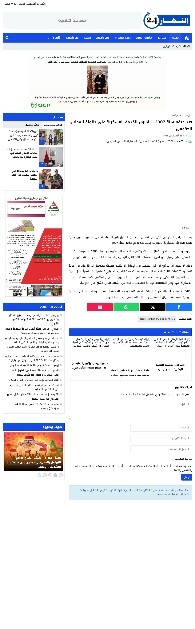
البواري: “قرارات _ (161, 46)
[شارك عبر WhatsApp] (126, 307)
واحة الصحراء (123, 37)
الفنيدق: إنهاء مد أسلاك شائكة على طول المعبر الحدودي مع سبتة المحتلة (33, 396)
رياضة (87, 37)
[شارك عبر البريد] (100, 307)
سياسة (161, 37)
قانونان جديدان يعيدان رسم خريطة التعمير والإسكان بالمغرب (36, 406)
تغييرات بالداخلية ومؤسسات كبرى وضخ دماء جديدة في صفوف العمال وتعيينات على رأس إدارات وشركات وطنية (23, 137)
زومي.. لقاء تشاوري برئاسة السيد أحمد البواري (34, 365)
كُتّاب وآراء (54, 37)
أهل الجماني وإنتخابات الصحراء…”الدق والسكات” (33, 379)
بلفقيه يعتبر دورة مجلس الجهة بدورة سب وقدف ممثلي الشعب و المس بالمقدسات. (130, 375)
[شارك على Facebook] (179, 307)
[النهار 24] (166, 20)
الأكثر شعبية (32, 125)
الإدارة (188, 135)
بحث (7, 38)
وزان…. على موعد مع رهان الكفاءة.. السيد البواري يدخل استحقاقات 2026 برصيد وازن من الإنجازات (32, 358)
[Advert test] (34, 246)
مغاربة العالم (144, 37)
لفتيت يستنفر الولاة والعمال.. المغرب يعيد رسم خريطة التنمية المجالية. (33, 387)
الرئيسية (187, 38)
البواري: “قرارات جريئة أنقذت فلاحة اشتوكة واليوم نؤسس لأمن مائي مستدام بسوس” (32, 330)
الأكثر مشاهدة (53, 125)
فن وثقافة (72, 37)
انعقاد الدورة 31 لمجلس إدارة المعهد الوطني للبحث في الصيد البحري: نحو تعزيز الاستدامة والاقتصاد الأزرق (22, 155)
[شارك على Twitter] (152, 307)
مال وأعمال (102, 37)
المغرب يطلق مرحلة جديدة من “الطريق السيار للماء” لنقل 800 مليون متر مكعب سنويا (34, 372)
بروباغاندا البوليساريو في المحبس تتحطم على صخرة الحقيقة (24, 174)
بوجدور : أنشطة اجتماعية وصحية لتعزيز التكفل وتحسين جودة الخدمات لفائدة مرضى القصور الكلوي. (34, 319)
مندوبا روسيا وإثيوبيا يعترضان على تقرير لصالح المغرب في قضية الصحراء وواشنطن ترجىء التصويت (90, 370)
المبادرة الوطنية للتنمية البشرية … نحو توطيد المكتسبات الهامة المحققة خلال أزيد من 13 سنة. (170, 371)
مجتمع (175, 37)
